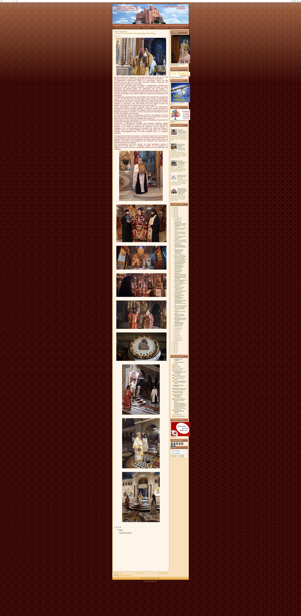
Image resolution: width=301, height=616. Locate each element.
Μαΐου (176, 334)
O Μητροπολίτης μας (130, 25)
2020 (174, 216)
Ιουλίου (176, 331)
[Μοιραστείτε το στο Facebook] (120, 527)
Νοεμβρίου (177, 219)
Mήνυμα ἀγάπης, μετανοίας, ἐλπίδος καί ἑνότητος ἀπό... (180, 229)
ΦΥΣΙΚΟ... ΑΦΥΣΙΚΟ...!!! (180, 255)
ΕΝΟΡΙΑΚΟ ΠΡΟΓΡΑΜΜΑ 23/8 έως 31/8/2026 (181, 162)
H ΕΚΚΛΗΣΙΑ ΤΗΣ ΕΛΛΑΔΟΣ (178, 360)
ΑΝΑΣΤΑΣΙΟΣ (177, 367)
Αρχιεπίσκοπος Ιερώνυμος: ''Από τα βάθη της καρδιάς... (180, 237)
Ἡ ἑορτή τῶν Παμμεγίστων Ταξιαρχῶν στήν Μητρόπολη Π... (180, 292)
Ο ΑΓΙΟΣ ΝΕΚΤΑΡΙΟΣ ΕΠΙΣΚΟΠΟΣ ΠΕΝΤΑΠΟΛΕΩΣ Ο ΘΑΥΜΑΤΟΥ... (179, 297)
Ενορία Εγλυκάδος (178, 368)
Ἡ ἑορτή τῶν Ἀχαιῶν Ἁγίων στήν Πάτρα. (180, 242)
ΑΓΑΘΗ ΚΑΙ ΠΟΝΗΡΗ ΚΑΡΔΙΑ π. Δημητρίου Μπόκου (182, 131)
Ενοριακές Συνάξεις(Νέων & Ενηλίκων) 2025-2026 (127, 27)
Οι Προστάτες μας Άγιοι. (154, 25)
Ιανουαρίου (177, 340)
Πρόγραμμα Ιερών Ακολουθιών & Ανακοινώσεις (174, 25)
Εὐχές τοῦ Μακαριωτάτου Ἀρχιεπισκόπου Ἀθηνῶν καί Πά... (180, 233)
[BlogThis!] (116, 527)
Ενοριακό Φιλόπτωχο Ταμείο (161, 27)
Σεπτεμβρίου (178, 328)
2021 (174, 215)
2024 (174, 210)
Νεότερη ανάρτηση (117, 573)
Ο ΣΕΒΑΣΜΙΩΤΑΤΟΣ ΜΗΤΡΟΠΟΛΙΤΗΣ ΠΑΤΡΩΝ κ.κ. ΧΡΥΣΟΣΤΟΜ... (179, 251)
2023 (174, 211)
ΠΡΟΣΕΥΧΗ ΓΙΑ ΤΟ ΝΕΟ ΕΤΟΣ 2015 (182, 176)
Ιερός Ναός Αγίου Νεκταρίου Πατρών (178, 392)
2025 (174, 208)
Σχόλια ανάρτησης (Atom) (125, 575)
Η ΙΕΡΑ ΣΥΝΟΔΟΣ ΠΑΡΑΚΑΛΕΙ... (178, 271)
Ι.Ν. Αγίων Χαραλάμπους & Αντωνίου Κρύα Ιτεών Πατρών (180, 382)
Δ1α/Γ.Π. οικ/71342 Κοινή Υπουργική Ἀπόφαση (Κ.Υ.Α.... (180, 309)
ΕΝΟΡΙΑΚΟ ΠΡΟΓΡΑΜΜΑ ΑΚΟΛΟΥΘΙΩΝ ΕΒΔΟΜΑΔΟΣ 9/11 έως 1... (180, 302)
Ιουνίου (176, 332)
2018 (174, 343)
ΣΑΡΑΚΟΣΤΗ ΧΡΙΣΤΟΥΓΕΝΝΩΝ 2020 (180, 274)
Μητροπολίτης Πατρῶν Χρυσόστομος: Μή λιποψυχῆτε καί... (179, 288)
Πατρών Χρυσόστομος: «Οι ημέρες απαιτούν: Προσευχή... (180, 284)
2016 (174, 346)
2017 (174, 345)
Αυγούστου (177, 329)
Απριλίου (177, 335)
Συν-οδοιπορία (177, 414)
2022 (174, 213)
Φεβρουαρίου (178, 339)
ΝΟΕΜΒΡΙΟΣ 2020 (178, 325)
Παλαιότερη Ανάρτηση (164, 573)
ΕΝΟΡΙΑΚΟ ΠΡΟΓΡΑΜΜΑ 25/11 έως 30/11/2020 (180, 257)
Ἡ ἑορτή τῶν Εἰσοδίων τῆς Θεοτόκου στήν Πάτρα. (135, 33)
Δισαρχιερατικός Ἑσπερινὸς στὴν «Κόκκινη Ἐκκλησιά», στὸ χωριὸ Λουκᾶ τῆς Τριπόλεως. (178, 147)
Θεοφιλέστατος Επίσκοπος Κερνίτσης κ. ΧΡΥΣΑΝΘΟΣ (180, 372)
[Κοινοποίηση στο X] (118, 527)
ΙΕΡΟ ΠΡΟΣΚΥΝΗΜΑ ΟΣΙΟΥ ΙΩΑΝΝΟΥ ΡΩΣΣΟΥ (150, 578)
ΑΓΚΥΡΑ (176, 365)
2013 (174, 351)
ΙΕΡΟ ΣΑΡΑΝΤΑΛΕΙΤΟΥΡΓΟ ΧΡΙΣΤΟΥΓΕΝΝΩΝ (180, 281)
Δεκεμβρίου (177, 218)
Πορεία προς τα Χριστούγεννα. (177, 221)
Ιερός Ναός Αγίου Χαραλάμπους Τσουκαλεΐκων (178, 396)
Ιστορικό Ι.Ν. (141, 25)
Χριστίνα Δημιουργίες (179, 416)
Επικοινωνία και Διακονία (177, 27)
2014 (174, 349)
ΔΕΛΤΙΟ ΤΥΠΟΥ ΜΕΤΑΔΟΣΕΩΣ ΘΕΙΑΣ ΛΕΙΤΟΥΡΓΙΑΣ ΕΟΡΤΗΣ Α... (180, 246)
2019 (174, 342)
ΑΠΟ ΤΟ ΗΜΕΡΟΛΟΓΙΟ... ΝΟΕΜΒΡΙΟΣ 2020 (180, 263)
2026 (174, 207)
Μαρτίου (177, 337)
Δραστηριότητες (147, 27)
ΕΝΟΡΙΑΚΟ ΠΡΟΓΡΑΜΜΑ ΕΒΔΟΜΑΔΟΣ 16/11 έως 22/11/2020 (180, 277)
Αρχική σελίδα (117, 25)
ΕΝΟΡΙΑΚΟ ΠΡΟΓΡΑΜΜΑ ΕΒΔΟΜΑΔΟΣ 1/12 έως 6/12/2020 (180, 225)
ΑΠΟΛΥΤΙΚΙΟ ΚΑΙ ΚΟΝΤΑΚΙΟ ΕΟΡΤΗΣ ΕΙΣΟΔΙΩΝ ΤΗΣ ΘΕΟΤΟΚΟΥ (179, 267)
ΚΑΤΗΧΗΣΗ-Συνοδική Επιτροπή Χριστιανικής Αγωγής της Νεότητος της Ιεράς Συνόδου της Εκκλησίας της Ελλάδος (180, 406)
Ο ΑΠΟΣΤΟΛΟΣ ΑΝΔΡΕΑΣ (180, 240)
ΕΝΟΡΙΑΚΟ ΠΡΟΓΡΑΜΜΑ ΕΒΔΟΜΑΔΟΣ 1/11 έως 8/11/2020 (180, 319)
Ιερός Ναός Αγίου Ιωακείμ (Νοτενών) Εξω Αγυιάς (180, 389)
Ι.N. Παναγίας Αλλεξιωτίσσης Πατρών (180, 375)
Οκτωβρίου (177, 326)
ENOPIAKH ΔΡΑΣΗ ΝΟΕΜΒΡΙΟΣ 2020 (178, 323)
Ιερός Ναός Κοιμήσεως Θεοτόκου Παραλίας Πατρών (179, 400)
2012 (174, 352)
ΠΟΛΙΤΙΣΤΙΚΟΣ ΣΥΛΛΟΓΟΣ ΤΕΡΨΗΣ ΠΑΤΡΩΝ (179, 411)
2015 (174, 348)
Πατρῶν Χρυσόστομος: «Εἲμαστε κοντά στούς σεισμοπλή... (179, 315)
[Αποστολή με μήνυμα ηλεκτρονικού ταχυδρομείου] (115, 527)
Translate (182, 455)
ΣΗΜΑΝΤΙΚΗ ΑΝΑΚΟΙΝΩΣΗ (180, 305)
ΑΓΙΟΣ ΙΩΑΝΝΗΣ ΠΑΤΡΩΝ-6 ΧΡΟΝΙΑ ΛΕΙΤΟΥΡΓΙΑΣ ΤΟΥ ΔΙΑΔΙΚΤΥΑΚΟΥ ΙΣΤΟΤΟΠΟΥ (182, 191)
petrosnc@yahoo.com (153, 581)
